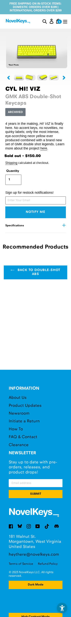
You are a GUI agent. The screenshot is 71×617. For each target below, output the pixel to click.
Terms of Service (21, 564)
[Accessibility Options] (62, 608)
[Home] (18, 22)
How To (16, 429)
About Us (18, 398)
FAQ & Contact (23, 437)
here (43, 148)
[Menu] (65, 21)
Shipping (11, 162)
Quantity (12, 171)
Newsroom (19, 413)
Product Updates (25, 406)
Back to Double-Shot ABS (38, 272)
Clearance (19, 445)
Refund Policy (48, 564)
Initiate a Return (24, 421)
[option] (19, 77)
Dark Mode (35, 584)
